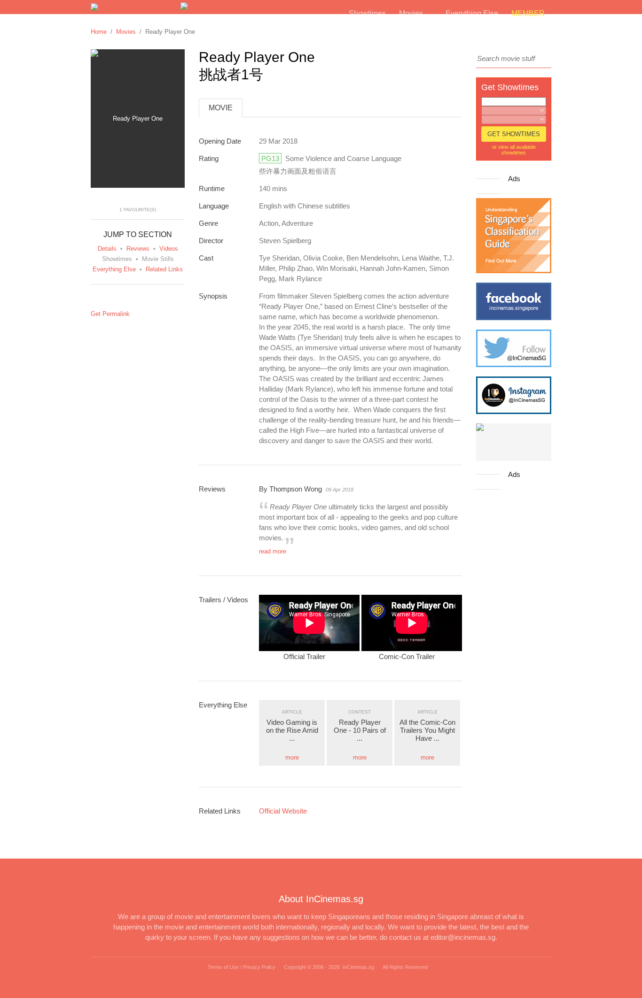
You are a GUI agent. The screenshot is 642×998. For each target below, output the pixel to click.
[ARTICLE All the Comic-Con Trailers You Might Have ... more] (428, 703)
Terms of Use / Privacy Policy (241, 967)
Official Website (283, 811)
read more (272, 551)
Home (99, 31)
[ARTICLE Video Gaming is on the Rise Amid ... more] (293, 703)
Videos (168, 248)
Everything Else (114, 269)
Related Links (164, 269)
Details (107, 248)
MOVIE (221, 108)
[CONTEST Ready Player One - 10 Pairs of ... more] (360, 703)
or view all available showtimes (514, 149)
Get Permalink (110, 313)
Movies (126, 31)
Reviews (137, 248)
